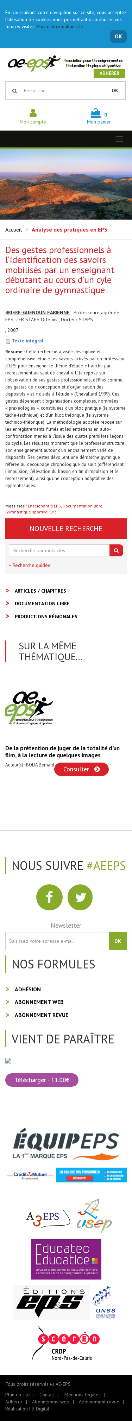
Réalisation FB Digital (27, 1409)
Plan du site (17, 1394)
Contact (47, 1394)
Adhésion (28, 989)
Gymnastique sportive (26, 511)
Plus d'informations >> (60, 26)
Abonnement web (39, 1001)
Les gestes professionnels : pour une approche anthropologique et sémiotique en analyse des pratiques (63, 755)
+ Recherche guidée (30, 565)
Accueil (13, 229)
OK (118, 36)
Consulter (81, 776)
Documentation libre (82, 506)
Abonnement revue (41, 1014)
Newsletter (66, 925)
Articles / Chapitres (40, 591)
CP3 (53, 511)
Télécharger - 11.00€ (41, 1080)
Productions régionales (46, 616)
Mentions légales (82, 1394)
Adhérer (109, 73)
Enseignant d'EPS (44, 506)
